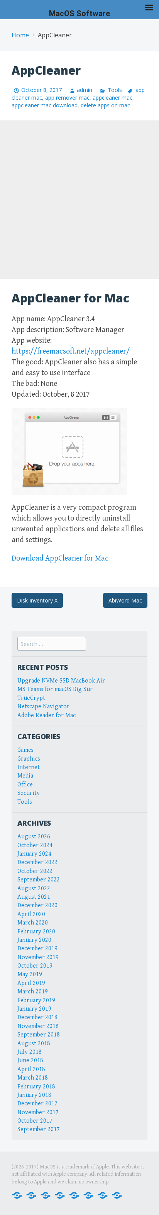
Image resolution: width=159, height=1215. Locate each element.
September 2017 (38, 1129)
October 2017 (34, 1121)
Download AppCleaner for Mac (60, 558)
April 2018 (31, 1069)
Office (25, 784)
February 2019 (36, 1000)
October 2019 (34, 966)
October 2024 (34, 845)
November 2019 (38, 957)
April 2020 (31, 914)
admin (84, 89)
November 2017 (38, 1112)
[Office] (45, 1194)
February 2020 (36, 931)
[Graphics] (88, 1194)
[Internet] (31, 1194)
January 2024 (34, 854)
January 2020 (34, 940)
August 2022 (33, 888)
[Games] (74, 1194)
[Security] (102, 1194)
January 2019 (34, 1009)
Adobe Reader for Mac (46, 715)
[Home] (17, 1194)
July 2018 (29, 1052)
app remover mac (67, 97)
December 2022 (37, 862)
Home (20, 35)
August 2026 (33, 836)
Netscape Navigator (43, 706)
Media (25, 775)
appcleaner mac (112, 97)
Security (28, 793)
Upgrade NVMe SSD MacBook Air (61, 680)
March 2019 (32, 991)
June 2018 (30, 1060)
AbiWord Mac (125, 600)
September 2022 (38, 879)
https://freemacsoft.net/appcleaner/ (71, 351)
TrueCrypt (31, 698)
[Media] (59, 1194)
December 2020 (37, 905)
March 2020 (32, 922)
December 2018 (37, 1017)
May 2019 (29, 974)
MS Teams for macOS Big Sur (55, 689)
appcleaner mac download (45, 105)
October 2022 (34, 871)
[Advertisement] (79, 199)
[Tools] (117, 1194)
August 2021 (33, 897)
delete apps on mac (105, 105)
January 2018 (34, 1095)
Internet (28, 767)
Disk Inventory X (37, 600)
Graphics (28, 759)
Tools (115, 89)
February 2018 (36, 1086)
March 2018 (32, 1077)
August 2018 (33, 1043)
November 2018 (38, 1026)
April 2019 (31, 983)
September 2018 (38, 1034)
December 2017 (37, 1103)
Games (25, 750)
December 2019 (37, 948)
